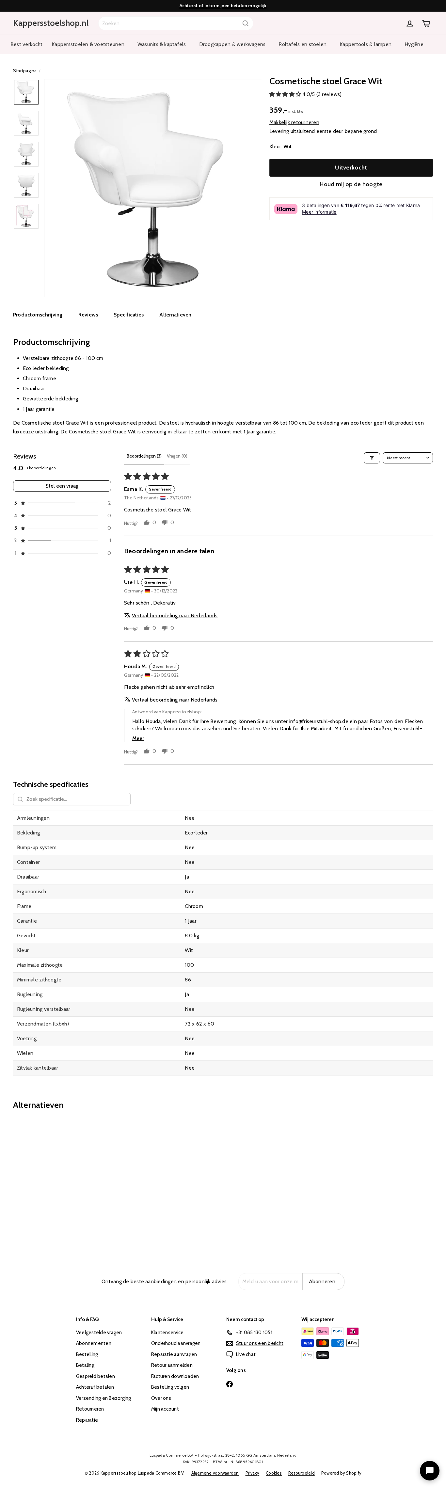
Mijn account (165, 1409)
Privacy (253, 1473)
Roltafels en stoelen (303, 44)
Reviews (88, 315)
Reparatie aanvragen (174, 1354)
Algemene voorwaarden (215, 1473)
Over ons (161, 1398)
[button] (286, 94)
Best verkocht (26, 44)
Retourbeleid (301, 1473)
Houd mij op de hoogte (351, 184)
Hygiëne (414, 44)
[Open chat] (429, 1470)
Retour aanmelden (172, 1365)
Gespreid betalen (95, 1376)
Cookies (274, 1473)
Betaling (85, 1365)
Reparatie (87, 1420)
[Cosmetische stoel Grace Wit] (45, 1181)
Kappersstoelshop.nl (50, 23)
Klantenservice (167, 1332)
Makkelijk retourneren (294, 122)
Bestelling (87, 1354)
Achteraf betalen (95, 1387)
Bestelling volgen (170, 1387)
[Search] (245, 23)
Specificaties (129, 315)
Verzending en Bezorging (103, 1398)
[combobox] (175, 23)
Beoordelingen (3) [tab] (144, 456)
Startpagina (25, 70)
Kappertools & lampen (365, 44)
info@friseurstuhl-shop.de (318, 721)
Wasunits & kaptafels (161, 44)
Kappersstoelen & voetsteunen (88, 44)
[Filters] (372, 457)
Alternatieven (175, 315)
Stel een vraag (62, 486)
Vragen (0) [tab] (177, 456)
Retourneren (90, 1409)
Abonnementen (93, 1343)
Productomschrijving (38, 315)
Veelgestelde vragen (99, 1332)
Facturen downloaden (175, 1376)
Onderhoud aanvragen (176, 1343)
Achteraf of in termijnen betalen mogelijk (223, 5)
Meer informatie (319, 212)
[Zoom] (153, 188)
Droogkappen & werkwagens (232, 44)
